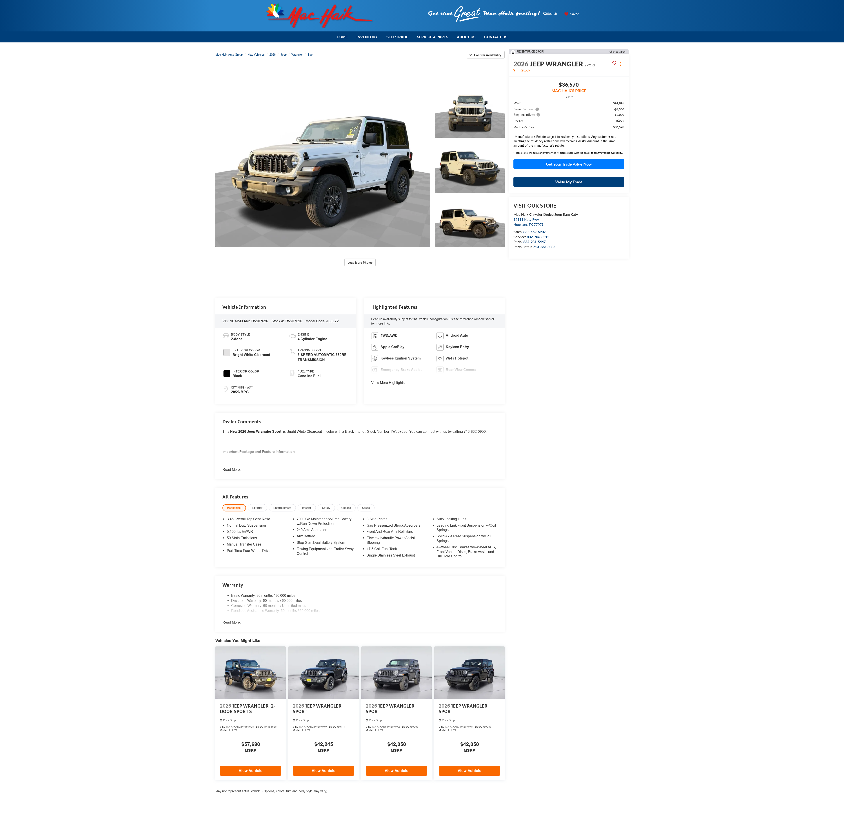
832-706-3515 (538, 237)
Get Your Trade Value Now (569, 164)
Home (342, 37)
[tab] (234, 507)
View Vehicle (250, 770)
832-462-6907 (534, 232)
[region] (568, 117)
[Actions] (620, 64)
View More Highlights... (389, 383)
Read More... (232, 469)
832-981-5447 (534, 241)
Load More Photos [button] (360, 262)
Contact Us (495, 37)
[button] (322, 166)
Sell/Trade (397, 37)
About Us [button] (466, 37)
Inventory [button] (367, 37)
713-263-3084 (544, 247)
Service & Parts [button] (432, 37)
